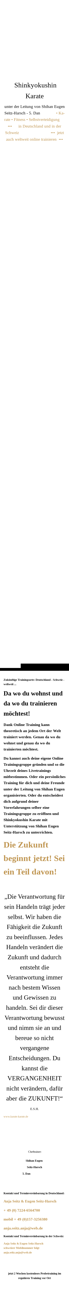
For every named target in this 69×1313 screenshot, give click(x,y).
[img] (34, 342)
